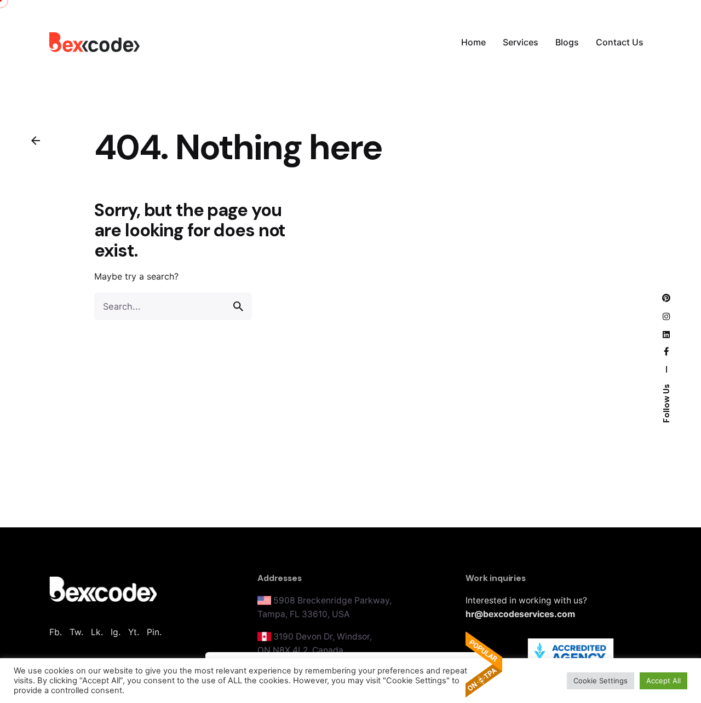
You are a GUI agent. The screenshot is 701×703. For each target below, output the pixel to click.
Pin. (154, 632)
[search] (238, 306)
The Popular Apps (484, 665)
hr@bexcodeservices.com (520, 614)
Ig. (115, 632)
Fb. (55, 632)
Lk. (97, 632)
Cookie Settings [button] (600, 680)
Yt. (133, 632)
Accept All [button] (663, 680)
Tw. (76, 632)
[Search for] (173, 306)
